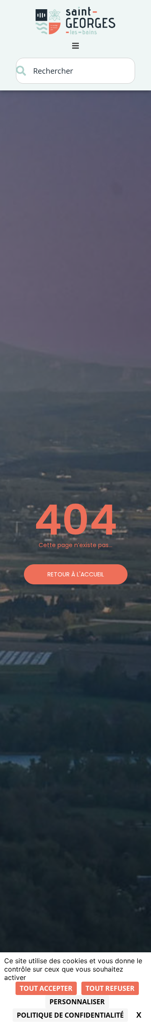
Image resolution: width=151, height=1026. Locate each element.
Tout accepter (46, 988)
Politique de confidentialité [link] (70, 1015)
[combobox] (75, 71)
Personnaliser (77, 1001)
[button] (75, 46)
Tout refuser (110, 988)
